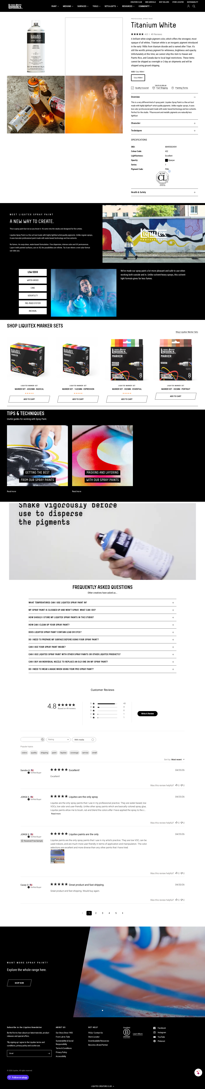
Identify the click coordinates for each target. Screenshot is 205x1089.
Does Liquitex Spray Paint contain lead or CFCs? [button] (55, 632)
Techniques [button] (136, 130)
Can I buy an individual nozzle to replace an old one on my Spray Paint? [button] (68, 661)
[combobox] (58, 739)
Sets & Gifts (110, 6)
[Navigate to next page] (122, 913)
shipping (44, 753)
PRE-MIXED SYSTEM (33, 303)
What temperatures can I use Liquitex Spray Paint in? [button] (58, 602)
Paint (54, 6)
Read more (56, 814)
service (85, 753)
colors (24, 753)
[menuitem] (55, 6)
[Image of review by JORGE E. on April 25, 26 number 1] (57, 856)
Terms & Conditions (64, 1048)
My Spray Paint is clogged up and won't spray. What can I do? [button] (62, 610)
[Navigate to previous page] (82, 913)
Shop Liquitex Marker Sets (187, 332)
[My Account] (188, 6)
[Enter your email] (49, 1053)
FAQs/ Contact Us (95, 1033)
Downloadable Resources (98, 1041)
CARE (33, 288)
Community (144, 6)
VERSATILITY (33, 296)
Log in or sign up (160, 85)
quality (34, 753)
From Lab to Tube (63, 1037)
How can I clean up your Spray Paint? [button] (49, 624)
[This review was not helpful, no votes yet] (182, 785)
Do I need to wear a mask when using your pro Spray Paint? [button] (61, 669)
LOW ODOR (33, 272)
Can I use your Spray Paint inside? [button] (47, 647)
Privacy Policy (61, 1052)
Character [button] (135, 123)
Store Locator (94, 1037)
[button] (102, 1086)
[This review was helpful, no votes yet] (177, 785)
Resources (127, 6)
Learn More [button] (138, 1034)
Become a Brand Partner (98, 1045)
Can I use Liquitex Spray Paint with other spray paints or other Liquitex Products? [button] (74, 654)
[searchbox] (30, 739)
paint (54, 753)
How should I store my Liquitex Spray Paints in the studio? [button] (61, 617)
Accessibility (61, 1056)
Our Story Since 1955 (64, 1033)
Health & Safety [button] (138, 192)
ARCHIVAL (33, 311)
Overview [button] (135, 97)
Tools (95, 6)
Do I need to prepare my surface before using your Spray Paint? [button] (64, 639)
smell (94, 753)
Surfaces (81, 6)
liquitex (63, 753)
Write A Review (147, 713)
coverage (74, 753)
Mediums (67, 6)
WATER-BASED (32, 280)
